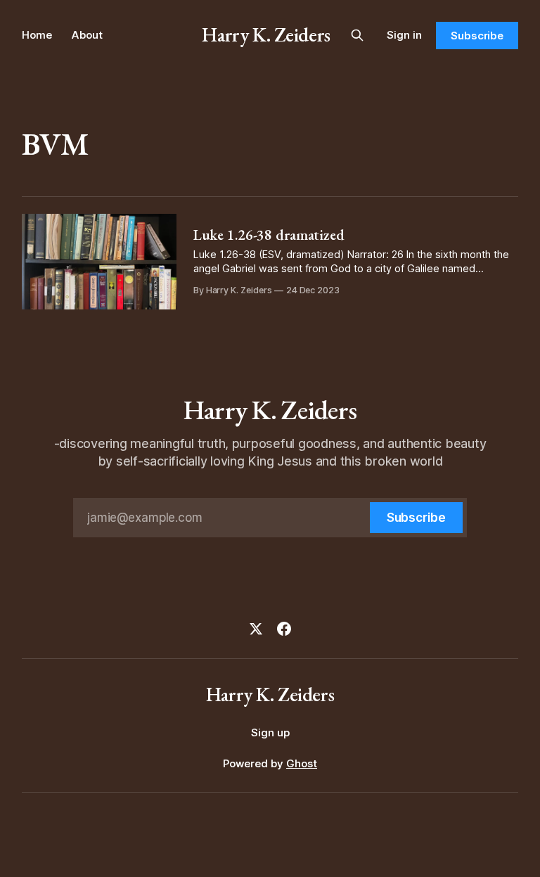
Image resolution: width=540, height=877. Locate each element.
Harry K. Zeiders (266, 34)
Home (37, 34)
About (87, 34)
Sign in (404, 34)
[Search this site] (357, 35)
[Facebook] (284, 629)
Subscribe (477, 35)
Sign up (270, 732)
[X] (256, 629)
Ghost (301, 763)
